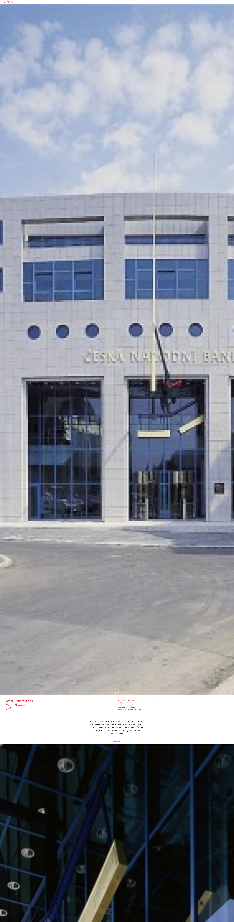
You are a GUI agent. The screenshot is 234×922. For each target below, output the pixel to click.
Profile (195, 2)
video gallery (218, 2)
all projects (117, 742)
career (211, 2)
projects (206, 2)
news (201, 2)
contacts (226, 2)
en (230, 2)
